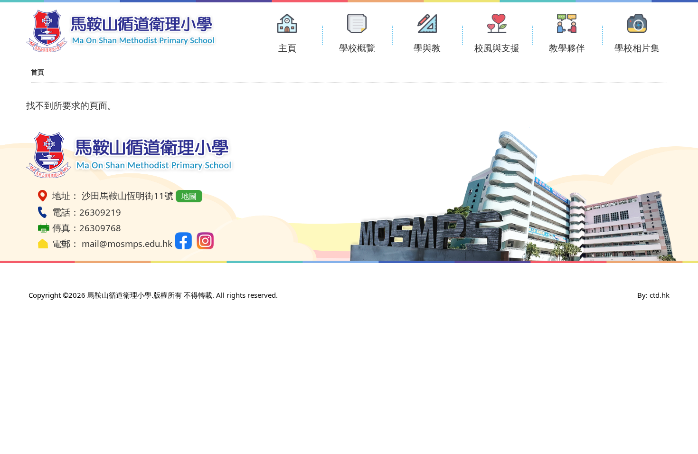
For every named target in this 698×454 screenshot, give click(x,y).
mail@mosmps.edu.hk (127, 243)
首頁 (37, 71)
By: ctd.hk (653, 295)
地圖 (189, 196)
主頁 (287, 48)
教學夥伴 (567, 48)
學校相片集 (637, 48)
